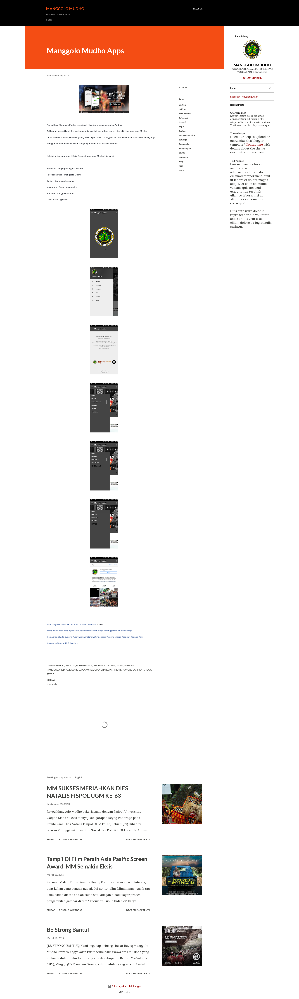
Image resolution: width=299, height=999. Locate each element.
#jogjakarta (58, 637)
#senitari (126, 637)
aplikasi (182, 109)
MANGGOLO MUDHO (65, 8)
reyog (181, 170)
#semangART (53, 624)
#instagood (52, 643)
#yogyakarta (79, 637)
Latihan (182, 131)
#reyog (79, 630)
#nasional (87, 630)
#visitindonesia (114, 637)
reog (181, 165)
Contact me (254, 144)
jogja (181, 126)
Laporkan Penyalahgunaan (244, 96)
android (182, 104)
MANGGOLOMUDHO (252, 65)
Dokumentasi (185, 113)
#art (140, 637)
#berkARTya (67, 624)
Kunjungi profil (252, 78)
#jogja (50, 637)
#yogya (68, 637)
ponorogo (183, 157)
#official (77, 624)
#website (92, 624)
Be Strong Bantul (68, 929)
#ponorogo (98, 630)
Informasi (183, 118)
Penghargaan (185, 148)
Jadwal (182, 122)
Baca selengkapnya (138, 839)
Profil (181, 161)
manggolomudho (187, 135)
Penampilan (184, 144)
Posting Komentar (70, 839)
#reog (49, 630)
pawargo (183, 139)
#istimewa (90, 637)
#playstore (73, 643)
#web (84, 624)
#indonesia (100, 637)
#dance (134, 637)
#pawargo (127, 630)
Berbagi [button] (183, 87)
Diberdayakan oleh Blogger (126, 986)
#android (62, 643)
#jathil (72, 630)
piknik (182, 152)
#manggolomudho (113, 630)
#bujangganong (61, 630)
